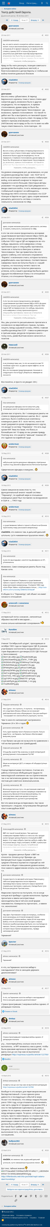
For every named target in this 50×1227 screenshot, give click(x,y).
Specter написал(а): (10, 993)
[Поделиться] (42, 35)
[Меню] (4, 3)
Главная (41, 1217)
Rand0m (13, 629)
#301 (47, 35)
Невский (13, 344)
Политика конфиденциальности (15, 1217)
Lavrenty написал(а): (11, 759)
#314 (47, 699)
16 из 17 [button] (24, 20)
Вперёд (34, 20)
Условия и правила (24, 1215)
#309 (47, 485)
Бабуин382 (14, 1141)
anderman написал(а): (11, 1155)
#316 (47, 951)
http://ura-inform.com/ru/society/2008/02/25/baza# (25, 588)
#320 (47, 1150)
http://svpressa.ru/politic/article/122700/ (30, 1054)
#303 (47, 142)
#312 (47, 612)
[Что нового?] (41, 3)
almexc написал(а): (10, 956)
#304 (47, 217)
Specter (12, 941)
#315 (47, 824)
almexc (12, 690)
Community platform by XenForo (22, 1225)
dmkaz (12, 1018)
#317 (47, 988)
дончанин (14, 25)
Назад (15, 20)
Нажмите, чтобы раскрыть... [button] (25, 61)
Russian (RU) (8, 1212)
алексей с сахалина (19, 603)
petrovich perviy (9, 16)
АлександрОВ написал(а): (13, 829)
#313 (47, 639)
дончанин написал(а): (11, 728)
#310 (47, 516)
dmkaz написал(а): (10, 1081)
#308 (47, 453)
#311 (47, 551)
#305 (47, 292)
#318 (47, 1028)
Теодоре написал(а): (11, 704)
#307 (47, 398)
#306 (47, 354)
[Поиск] (46, 3)
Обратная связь (8, 1215)
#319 (47, 1076)
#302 (47, 89)
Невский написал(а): (11, 748)
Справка (33, 1217)
